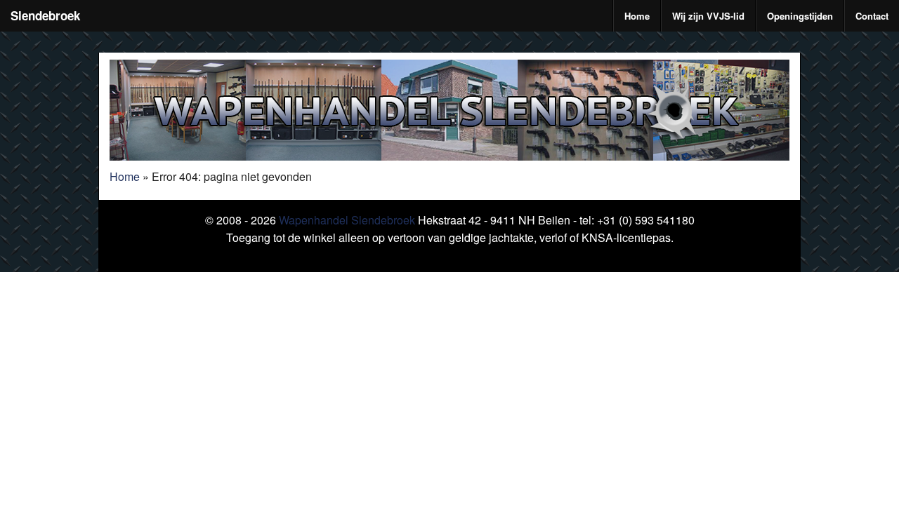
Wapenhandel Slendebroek (347, 220)
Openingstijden (800, 15)
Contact (871, 15)
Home (637, 15)
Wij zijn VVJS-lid (708, 15)
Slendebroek (45, 15)
